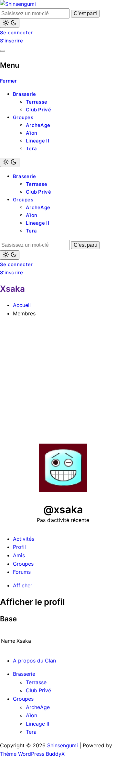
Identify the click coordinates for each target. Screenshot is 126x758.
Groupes (23, 117)
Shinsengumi (62, 745)
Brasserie (24, 94)
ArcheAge (38, 125)
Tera (31, 148)
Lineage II (37, 141)
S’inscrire (11, 41)
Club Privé (38, 110)
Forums (22, 572)
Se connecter (16, 32)
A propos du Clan (34, 660)
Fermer (8, 81)
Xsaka (12, 289)
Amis (19, 555)
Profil (19, 547)
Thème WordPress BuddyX (32, 754)
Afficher (22, 585)
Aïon (31, 133)
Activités (23, 539)
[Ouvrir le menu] (2, 51)
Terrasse (36, 102)
